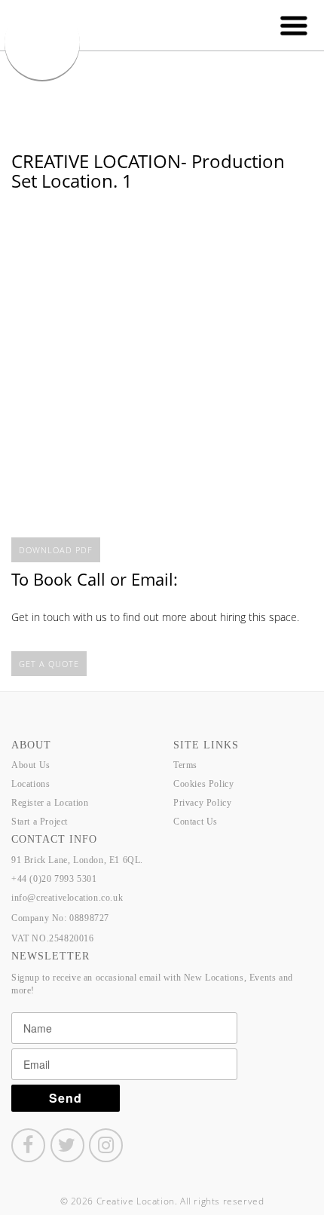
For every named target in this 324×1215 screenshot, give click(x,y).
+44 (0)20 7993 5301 (53, 879)
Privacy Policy (202, 802)
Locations (30, 784)
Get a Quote (49, 663)
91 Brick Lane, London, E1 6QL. (77, 860)
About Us (30, 765)
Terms (185, 765)
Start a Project (39, 821)
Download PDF (56, 549)
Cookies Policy (203, 784)
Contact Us (195, 821)
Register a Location (49, 802)
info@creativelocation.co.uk (67, 897)
